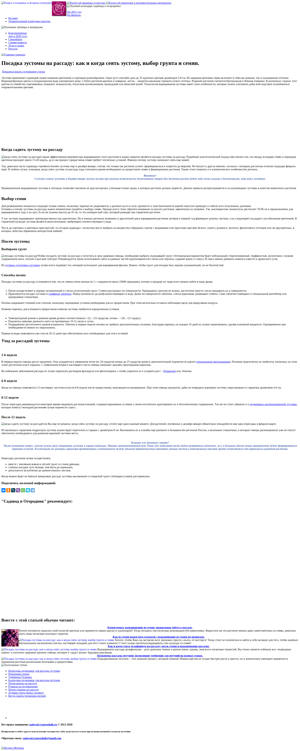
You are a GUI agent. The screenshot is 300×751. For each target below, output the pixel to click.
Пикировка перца (18, 674)
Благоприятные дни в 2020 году (17, 35)
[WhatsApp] (23, 490)
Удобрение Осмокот (20, 677)
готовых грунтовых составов (22, 265)
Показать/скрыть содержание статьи (23, 71)
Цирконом (169, 371)
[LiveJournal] (13, 490)
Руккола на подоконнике (23, 686)
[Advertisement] (150, 116)
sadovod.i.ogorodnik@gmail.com (42, 738)
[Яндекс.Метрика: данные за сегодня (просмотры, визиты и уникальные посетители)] (12, 748)
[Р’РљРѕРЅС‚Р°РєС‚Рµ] (3, 490)
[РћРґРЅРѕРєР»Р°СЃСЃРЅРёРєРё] (8, 490)
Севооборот (15, 39)
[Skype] (28, 490)
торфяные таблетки (59, 293)
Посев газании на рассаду (23, 689)
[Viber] (18, 490)
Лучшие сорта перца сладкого (26, 692)
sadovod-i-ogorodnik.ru (43, 724)
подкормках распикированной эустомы (273, 404)
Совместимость (17, 42)
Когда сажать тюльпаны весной (27, 695)
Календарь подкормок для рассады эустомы (34, 670)
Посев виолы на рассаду (22, 683)
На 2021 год (74, 11)
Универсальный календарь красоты (29, 21)
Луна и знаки (16, 45)
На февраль (74, 15)
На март (13, 18)
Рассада (12, 48)
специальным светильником (213, 361)
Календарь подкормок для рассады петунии (34, 680)
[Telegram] (33, 490)
